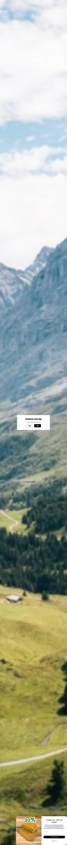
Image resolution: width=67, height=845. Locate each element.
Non (30, 426)
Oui (37, 426)
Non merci (54, 840)
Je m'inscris (54, 837)
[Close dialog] (65, 817)
